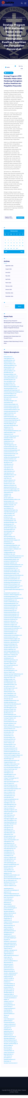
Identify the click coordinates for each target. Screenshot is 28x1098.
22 (19, 246)
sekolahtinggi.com (9, 758)
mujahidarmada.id (9, 994)
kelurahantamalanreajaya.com (12, 540)
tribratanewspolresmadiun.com (12, 716)
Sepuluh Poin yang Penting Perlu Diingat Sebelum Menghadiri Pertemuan (13, 327)
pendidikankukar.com (9, 379)
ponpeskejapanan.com (10, 520)
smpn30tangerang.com (10, 804)
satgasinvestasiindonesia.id (11, 922)
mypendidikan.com (9, 369)
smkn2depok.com (8, 771)
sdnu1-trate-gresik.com (10, 656)
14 (16, 243)
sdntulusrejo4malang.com (11, 697)
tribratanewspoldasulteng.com (12, 420)
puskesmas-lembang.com (11, 619)
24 (5, 248)
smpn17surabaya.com (10, 806)
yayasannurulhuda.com (10, 485)
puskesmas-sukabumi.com (11, 623)
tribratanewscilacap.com (10, 422)
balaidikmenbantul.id (9, 1059)
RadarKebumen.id (8, 1031)
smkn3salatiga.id (8, 959)
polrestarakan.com (9, 732)
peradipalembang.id (9, 946)
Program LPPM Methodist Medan (9, 217)
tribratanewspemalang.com (11, 407)
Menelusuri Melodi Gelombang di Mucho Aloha (13, 342)
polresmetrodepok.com (10, 393)
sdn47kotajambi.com (9, 838)
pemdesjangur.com (9, 524)
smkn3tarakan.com (9, 861)
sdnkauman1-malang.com (11, 654)
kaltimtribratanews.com (10, 416)
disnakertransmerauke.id (10, 1063)
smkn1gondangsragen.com (11, 781)
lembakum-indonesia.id (10, 941)
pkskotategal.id (8, 1049)
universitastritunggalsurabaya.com (13, 755)
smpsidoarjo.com (8, 825)
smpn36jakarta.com (9, 843)
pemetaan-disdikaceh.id (10, 945)
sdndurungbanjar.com (10, 649)
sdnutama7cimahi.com (10, 709)
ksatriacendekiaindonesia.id (11, 893)
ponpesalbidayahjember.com (11, 587)
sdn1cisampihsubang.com (11, 665)
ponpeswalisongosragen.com (12, 570)
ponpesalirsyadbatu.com (10, 563)
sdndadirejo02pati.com (10, 702)
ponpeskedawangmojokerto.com (13, 566)
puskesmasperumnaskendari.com (13, 628)
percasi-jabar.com (8, 497)
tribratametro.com (9, 415)
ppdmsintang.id (8, 1020)
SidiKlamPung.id (8, 1035)
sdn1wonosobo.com (9, 686)
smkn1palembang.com (10, 862)
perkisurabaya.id (8, 1045)
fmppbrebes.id (8, 918)
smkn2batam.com (8, 779)
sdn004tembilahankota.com (11, 700)
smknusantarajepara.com (11, 787)
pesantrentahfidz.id (9, 1013)
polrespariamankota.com (10, 748)
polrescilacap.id (8, 1006)
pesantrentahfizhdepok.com (11, 547)
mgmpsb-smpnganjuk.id (10, 950)
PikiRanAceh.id (8, 1029)
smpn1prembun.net (9, 513)
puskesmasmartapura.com (11, 630)
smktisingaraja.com (9, 776)
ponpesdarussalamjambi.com (12, 578)
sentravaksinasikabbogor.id (11, 890)
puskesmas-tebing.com (10, 621)
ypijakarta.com (8, 873)
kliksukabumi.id (8, 356)
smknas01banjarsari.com (10, 785)
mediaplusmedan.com (10, 437)
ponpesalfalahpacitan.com (11, 568)
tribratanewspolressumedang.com (13, 392)
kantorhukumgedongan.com (11, 489)
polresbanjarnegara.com (10, 730)
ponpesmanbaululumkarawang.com (13, 598)
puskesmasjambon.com (10, 633)
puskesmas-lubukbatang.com (12, 640)
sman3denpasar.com (9, 795)
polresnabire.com (8, 734)
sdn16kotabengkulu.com (10, 670)
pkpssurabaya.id (8, 927)
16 (22, 243)
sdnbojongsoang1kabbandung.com (13, 674)
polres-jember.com (9, 720)
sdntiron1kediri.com (9, 672)
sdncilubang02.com (9, 531)
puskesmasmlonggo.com (10, 608)
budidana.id (7, 982)
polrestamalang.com (9, 737)
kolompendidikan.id (9, 983)
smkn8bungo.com (9, 464)
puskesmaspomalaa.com (10, 448)
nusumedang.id (8, 899)
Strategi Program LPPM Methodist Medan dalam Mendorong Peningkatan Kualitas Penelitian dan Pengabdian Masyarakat (13, 19)
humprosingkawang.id (10, 975)
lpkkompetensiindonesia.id (11, 955)
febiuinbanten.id (8, 962)
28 (17, 248)
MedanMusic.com (8, 443)
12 (11, 243)
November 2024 (9, 296)
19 (11, 246)
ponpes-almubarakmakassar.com (13, 580)
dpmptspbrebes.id (9, 916)
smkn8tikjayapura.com (10, 774)
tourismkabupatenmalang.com (12, 767)
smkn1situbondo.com (10, 790)
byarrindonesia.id (8, 897)
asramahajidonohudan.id (10, 996)
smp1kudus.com (8, 813)
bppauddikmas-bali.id (10, 930)
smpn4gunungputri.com (10, 809)
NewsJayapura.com (9, 506)
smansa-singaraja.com (10, 857)
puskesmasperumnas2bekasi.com (13, 635)
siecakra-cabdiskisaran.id (11, 973)
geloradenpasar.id (9, 952)
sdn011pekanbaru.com (10, 693)
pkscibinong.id (8, 1047)
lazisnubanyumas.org (9, 538)
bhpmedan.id (7, 1061)
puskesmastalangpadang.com (12, 450)
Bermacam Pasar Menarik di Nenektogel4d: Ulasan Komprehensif (12, 322)
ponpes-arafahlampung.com (11, 601)
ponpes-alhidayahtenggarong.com (13, 586)
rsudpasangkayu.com (9, 552)
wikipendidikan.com (9, 367)
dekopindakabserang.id (10, 1040)
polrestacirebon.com (9, 746)
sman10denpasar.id (9, 1019)
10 (5, 243)
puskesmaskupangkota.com (11, 615)
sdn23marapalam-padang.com (12, 675)
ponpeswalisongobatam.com (11, 593)
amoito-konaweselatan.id (10, 960)
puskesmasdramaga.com (10, 644)
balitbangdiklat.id (8, 966)
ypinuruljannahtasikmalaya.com (12, 878)
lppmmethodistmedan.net (11, 425)
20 (14, 246)
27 (14, 248)
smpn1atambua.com (9, 471)
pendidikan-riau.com (9, 554)
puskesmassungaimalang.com (12, 626)
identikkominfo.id (8, 980)
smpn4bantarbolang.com (10, 512)
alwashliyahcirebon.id (10, 936)
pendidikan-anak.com (10, 385)
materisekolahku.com (9, 432)
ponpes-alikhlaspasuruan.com (12, 577)
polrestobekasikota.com (10, 721)
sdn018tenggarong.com (10, 707)
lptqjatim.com (7, 534)
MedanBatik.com (8, 439)
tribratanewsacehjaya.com (11, 404)
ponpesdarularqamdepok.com (12, 571)
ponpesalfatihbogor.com (10, 600)
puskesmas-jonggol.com (10, 624)
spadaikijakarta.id (8, 888)
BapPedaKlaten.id (8, 1054)
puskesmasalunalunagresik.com (12, 617)
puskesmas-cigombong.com (11, 642)
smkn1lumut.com (8, 466)
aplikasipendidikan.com (10, 365)
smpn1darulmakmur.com (10, 847)
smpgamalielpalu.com (10, 762)
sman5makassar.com (9, 794)
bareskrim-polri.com (9, 483)
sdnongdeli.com (8, 533)
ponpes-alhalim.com (9, 515)
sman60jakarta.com (9, 852)
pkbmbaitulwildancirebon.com (12, 499)
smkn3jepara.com (8, 772)
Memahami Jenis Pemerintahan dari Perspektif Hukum (12, 337)
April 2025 (8, 279)
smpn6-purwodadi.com (10, 845)
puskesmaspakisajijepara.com (12, 605)
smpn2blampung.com (10, 848)
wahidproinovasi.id (9, 989)
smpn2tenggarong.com (10, 444)
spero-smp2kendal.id (9, 906)
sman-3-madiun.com (9, 792)
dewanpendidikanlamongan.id (12, 895)
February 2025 (9, 286)
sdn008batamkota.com (10, 681)
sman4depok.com (8, 855)
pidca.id (6, 1017)
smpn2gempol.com (9, 358)
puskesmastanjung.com (10, 610)
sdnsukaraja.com (8, 698)
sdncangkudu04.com (9, 529)
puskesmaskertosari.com (10, 446)
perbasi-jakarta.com (9, 482)
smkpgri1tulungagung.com (11, 778)
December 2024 (9, 293)
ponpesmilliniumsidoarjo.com (12, 584)
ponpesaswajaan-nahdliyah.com (12, 549)
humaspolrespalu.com (10, 718)
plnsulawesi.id (8, 1057)
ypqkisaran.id (7, 892)
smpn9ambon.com (9, 841)
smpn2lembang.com (9, 831)
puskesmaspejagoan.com (11, 631)
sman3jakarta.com (9, 850)
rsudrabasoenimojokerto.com (12, 757)
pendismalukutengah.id (10, 908)
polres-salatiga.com (9, 725)
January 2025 (9, 289)
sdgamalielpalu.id (8, 953)
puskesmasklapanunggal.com (12, 638)
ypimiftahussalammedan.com (12, 875)
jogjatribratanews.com (10, 413)
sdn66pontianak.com (9, 679)
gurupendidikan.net (9, 383)
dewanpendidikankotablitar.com (12, 557)
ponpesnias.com (8, 517)
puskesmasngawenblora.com (12, 751)
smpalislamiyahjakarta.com (11, 799)
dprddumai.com (8, 462)
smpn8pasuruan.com (9, 802)
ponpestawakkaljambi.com (11, 603)
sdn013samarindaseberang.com (12, 704)
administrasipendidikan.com (11, 386)
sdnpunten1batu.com (9, 677)
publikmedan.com (9, 429)
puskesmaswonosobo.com (11, 453)
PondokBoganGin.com (10, 526)
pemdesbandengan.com (10, 522)
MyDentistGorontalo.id (10, 1036)
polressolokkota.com (9, 728)
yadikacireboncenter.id (10, 913)
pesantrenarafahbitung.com (11, 864)
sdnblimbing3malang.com (11, 660)
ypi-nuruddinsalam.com (10, 880)
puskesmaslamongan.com (11, 637)
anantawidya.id (8, 1010)
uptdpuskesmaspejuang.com (11, 457)
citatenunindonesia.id (10, 1024)
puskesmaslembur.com (10, 459)
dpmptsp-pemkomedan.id (11, 1043)
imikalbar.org (7, 494)
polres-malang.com (9, 742)
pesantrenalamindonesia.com (12, 753)
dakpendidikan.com (9, 362)
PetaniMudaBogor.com (10, 423)
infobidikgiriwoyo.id (9, 985)
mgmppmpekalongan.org (11, 510)
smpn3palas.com (8, 467)
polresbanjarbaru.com (10, 744)
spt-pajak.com (7, 399)
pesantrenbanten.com (10, 866)
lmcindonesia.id (8, 923)
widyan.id (6, 999)
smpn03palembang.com (10, 822)
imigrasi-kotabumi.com (10, 885)
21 (16, 246)
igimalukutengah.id (9, 911)
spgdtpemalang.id (9, 929)
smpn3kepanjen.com (9, 832)
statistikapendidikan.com (10, 378)
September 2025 (9, 266)
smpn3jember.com (9, 869)
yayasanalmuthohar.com (10, 487)
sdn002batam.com (9, 658)
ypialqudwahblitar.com (10, 876)
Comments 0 (20, 217)
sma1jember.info (8, 402)
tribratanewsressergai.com (11, 418)
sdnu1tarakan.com (9, 690)
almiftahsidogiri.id (9, 992)
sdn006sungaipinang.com (11, 645)
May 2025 (8, 276)
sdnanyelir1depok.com (10, 663)
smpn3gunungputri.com (10, 818)
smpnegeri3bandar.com (10, 824)
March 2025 (8, 283)
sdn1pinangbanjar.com (10, 695)
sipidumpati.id (8, 904)
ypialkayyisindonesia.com (11, 882)
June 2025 (8, 272)
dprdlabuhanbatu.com (10, 711)
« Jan (6, 252)
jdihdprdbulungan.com (10, 527)
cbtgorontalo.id (8, 948)
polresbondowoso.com (10, 723)
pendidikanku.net (8, 372)
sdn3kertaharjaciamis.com (11, 647)
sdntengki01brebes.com (10, 684)
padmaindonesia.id (9, 969)
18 (8, 246)
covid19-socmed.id (9, 978)
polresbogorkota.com (10, 739)
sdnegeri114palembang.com (11, 653)
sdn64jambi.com (8, 667)
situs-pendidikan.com (9, 381)
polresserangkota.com (10, 395)
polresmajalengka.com (10, 714)
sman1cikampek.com (9, 871)
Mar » (22, 252)
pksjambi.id (7, 939)
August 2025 (9, 269)
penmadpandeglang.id (10, 937)
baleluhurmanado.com (10, 504)
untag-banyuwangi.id (9, 1008)
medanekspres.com (9, 441)
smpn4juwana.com (9, 473)
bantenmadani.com (9, 501)
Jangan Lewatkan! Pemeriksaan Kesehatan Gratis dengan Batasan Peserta (14, 332)
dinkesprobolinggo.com (10, 460)
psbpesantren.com (9, 550)
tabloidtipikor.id (8, 1012)
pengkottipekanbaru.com (11, 503)
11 (8, 243)
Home (13, 16)
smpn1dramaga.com (9, 801)
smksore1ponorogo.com (10, 769)
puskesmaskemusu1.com (10, 452)
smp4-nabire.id (8, 957)
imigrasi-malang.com (9, 884)
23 (22, 246)
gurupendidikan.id (9, 990)
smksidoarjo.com (8, 834)
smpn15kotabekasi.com (10, 820)
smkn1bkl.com (8, 478)
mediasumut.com (8, 434)
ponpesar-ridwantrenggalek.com (13, 594)
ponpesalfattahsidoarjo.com (11, 559)
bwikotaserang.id (8, 964)
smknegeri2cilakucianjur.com (12, 764)
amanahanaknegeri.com (10, 400)
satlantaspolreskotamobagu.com (13, 727)
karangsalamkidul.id (9, 1005)
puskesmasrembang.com (10, 750)
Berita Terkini (9, 73)
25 (8, 248)
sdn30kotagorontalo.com (10, 688)
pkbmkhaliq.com (8, 542)
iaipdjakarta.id (8, 934)
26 (11, 248)
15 (19, 243)
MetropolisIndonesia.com (11, 397)
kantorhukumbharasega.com (11, 490)
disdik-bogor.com (8, 868)
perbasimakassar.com (9, 480)
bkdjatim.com (7, 496)
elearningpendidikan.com (11, 376)
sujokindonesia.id (8, 900)
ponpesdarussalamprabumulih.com (13, 564)
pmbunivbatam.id (8, 909)
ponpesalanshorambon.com (11, 573)
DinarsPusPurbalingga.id (10, 1042)
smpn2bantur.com (9, 469)
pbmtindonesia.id (8, 967)
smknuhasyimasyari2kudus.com (12, 788)
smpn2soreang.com (9, 808)
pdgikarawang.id (8, 976)
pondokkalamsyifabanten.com (12, 545)
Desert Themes (14, 1092)
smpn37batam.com (9, 817)
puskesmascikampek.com (11, 607)
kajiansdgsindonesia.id (10, 943)
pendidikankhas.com (9, 360)
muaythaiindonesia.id (9, 1026)
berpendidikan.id (8, 987)
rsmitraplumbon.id (9, 1050)
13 (14, 243)
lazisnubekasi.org (8, 508)
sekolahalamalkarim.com (10, 388)
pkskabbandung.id (9, 932)
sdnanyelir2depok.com (10, 705)
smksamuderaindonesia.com (11, 760)
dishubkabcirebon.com (10, 474)
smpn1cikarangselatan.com (11, 839)
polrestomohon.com (9, 741)
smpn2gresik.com (8, 827)
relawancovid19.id (9, 1001)
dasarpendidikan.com (10, 363)
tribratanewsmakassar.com (11, 411)
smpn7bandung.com (9, 815)
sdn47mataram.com (9, 668)
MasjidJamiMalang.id (9, 1038)
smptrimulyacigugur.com (10, 811)
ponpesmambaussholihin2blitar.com (13, 575)
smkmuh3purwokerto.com (11, 765)
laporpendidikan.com (9, 370)
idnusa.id (6, 1015)
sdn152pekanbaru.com (10, 683)
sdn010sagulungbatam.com (11, 651)
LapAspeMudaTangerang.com (12, 390)
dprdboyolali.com (8, 713)
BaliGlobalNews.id (9, 1033)
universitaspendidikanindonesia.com (14, 556)
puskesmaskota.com (9, 455)
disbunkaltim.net (8, 492)
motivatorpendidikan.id (10, 997)
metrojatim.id (7, 1027)
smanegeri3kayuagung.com (11, 436)
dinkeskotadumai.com (10, 836)
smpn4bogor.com (8, 829)
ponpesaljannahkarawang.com (12, 582)
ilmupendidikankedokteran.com (12, 430)
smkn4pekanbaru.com (10, 859)
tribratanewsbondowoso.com (12, 409)
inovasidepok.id (8, 1003)
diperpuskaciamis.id (9, 925)
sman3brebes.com (9, 797)
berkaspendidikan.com (10, 374)
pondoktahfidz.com (9, 543)
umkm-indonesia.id (9, 1052)
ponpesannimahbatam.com (11, 561)
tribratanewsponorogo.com (11, 406)
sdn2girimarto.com (9, 476)
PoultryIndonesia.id (9, 1022)
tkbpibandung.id (8, 915)
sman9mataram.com (9, 854)
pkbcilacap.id (7, 902)
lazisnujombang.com (9, 536)
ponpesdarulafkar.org (10, 519)
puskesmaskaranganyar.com (11, 614)
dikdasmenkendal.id (9, 971)
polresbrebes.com (9, 735)
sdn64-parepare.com (9, 691)
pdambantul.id (8, 920)
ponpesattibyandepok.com (11, 596)
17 (5, 246)
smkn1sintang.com (9, 783)
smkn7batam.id (8, 1056)
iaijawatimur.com (8, 427)
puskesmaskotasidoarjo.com (11, 612)
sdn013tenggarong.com (10, 661)
